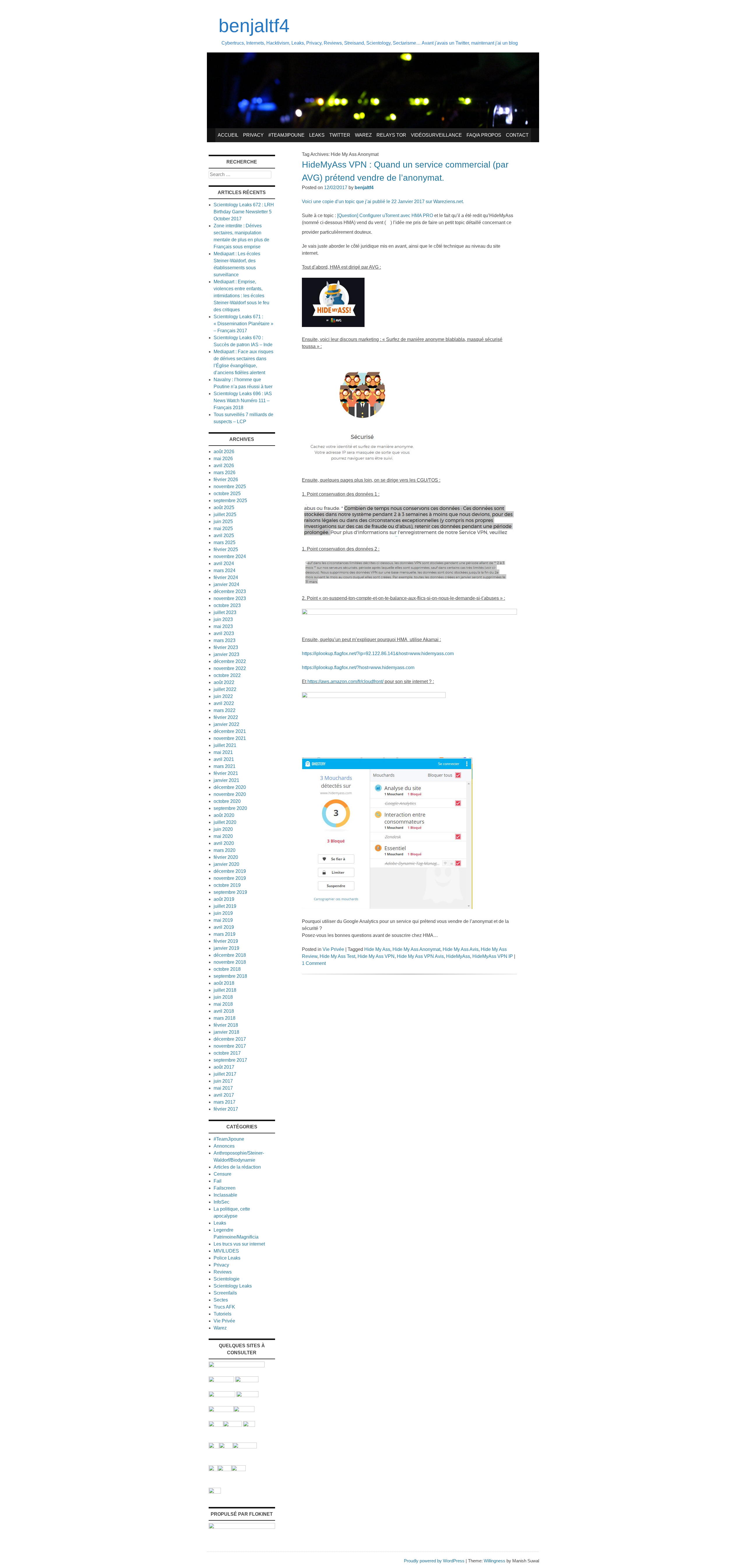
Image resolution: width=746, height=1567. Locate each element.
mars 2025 (224, 542)
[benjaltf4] (373, 126)
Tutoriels (222, 1313)
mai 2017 (223, 1088)
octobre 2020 (227, 801)
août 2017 (224, 1067)
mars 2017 (224, 1102)
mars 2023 (224, 640)
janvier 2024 (226, 584)
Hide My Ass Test (337, 956)
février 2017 (226, 1109)
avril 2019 (224, 927)
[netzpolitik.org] (237, 1365)
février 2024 (226, 577)
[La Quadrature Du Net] (238, 1469)
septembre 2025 (230, 500)
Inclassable (225, 1195)
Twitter (339, 135)
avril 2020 (224, 843)
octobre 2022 (227, 675)
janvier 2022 (226, 724)
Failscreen (224, 1188)
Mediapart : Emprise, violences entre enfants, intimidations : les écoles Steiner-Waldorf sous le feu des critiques (241, 295)
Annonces (224, 1146)
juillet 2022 (225, 689)
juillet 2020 (225, 822)
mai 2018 (223, 1004)
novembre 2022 (230, 668)
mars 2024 (224, 570)
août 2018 (224, 983)
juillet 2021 (225, 745)
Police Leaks (227, 1257)
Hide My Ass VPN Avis (420, 956)
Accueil (228, 135)
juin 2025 (223, 521)
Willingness (494, 1560)
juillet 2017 (225, 1074)
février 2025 (226, 549)
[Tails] (216, 1425)
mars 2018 (224, 1018)
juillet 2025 (225, 514)
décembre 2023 (230, 591)
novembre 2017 (230, 1046)
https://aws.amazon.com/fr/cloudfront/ (345, 681)
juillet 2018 (225, 990)
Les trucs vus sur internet (239, 1243)
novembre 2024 (230, 556)
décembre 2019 (230, 871)
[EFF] (249, 1425)
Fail (217, 1181)
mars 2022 (224, 710)
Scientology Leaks (233, 1285)
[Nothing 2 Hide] (215, 1491)
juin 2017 (223, 1081)
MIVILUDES (226, 1250)
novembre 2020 (230, 794)
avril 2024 (224, 563)
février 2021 (226, 773)
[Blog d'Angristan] (221, 1410)
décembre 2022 (230, 661)
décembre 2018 (230, 955)
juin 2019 (223, 913)
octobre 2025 (227, 493)
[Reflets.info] (247, 1395)
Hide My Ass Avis (460, 949)
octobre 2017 (227, 1053)
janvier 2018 (226, 1032)
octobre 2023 (227, 605)
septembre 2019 (230, 892)
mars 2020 (224, 850)
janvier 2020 (226, 864)
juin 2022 (223, 696)
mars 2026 (224, 472)
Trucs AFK (224, 1306)
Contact (517, 135)
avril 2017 (224, 1095)
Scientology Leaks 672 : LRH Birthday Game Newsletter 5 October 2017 (244, 211)
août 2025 (224, 507)
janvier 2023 (226, 654)
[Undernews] (222, 1395)
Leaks (317, 135)
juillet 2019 (225, 906)
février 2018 (226, 1025)
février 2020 (226, 857)
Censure (222, 1174)
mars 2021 (224, 766)
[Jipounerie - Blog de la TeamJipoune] (246, 1380)
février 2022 (226, 717)
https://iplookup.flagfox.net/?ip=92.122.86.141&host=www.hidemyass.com (378, 653)
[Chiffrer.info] (224, 1469)
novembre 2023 (230, 598)
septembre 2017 (230, 1060)
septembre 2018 (230, 976)
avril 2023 (224, 633)
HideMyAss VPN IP (492, 956)
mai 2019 (223, 920)
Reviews (223, 1271)
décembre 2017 (230, 1039)
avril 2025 (224, 535)
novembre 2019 (230, 878)
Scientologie (227, 1278)
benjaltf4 (254, 25)
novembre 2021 (230, 738)
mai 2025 (223, 528)
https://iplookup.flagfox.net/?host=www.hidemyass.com (358, 667)
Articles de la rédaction (237, 1167)
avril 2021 (224, 759)
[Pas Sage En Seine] (213, 1469)
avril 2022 (224, 703)
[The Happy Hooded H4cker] (226, 1446)
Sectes (221, 1299)
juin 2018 (223, 997)
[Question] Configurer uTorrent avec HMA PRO (385, 215)
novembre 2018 (230, 962)
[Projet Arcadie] (245, 1446)
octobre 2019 (227, 885)
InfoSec (221, 1202)
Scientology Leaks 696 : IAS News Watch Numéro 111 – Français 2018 (243, 400)
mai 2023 (223, 626)
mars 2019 (224, 934)
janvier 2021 (226, 780)
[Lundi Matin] (221, 1380)
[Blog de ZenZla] (244, 1410)
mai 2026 (223, 458)
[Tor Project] (214, 1446)
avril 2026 (224, 465)
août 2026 (224, 451)
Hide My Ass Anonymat (416, 949)
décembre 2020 (230, 787)
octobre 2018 (227, 969)
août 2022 (224, 682)
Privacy (253, 135)
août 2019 (224, 899)
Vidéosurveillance (436, 135)
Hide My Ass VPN (376, 956)
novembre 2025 (230, 486)
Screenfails (225, 1292)
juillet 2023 (225, 612)
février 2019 (226, 941)
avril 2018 (224, 1011)
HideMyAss (458, 956)
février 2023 (226, 647)
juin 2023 (223, 619)
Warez (363, 135)
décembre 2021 (230, 731)
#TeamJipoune (286, 135)
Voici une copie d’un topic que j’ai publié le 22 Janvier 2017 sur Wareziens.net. (383, 201)
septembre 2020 (230, 808)
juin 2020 (223, 829)
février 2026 (226, 479)
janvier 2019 (226, 948)
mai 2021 (223, 752)
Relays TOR (391, 135)
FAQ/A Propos (484, 135)
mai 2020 (223, 836)
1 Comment (314, 963)
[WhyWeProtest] (232, 1425)
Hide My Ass (377, 949)
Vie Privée (333, 949)
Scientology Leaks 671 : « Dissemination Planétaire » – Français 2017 (243, 323)
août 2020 (224, 815)
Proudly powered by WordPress (434, 1560)
